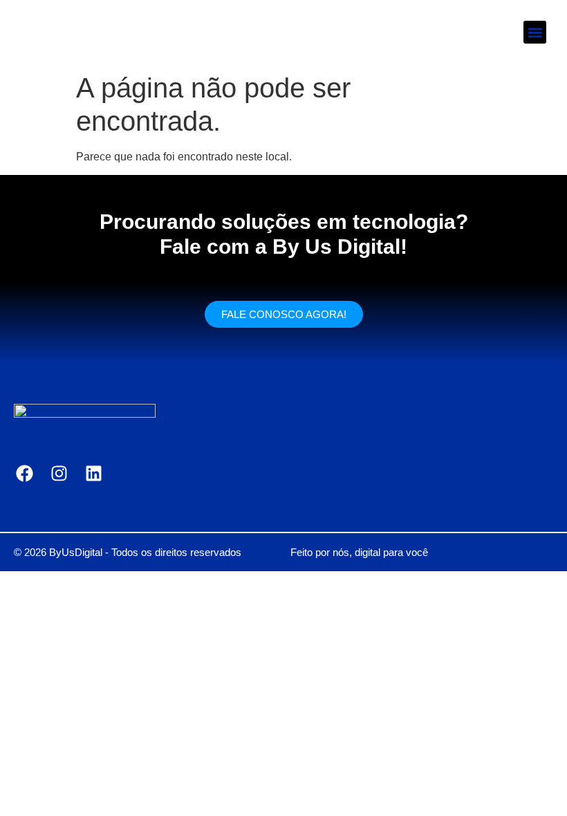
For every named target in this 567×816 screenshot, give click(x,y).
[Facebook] (24, 473)
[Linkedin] (93, 473)
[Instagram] (58, 473)
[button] (534, 32)
